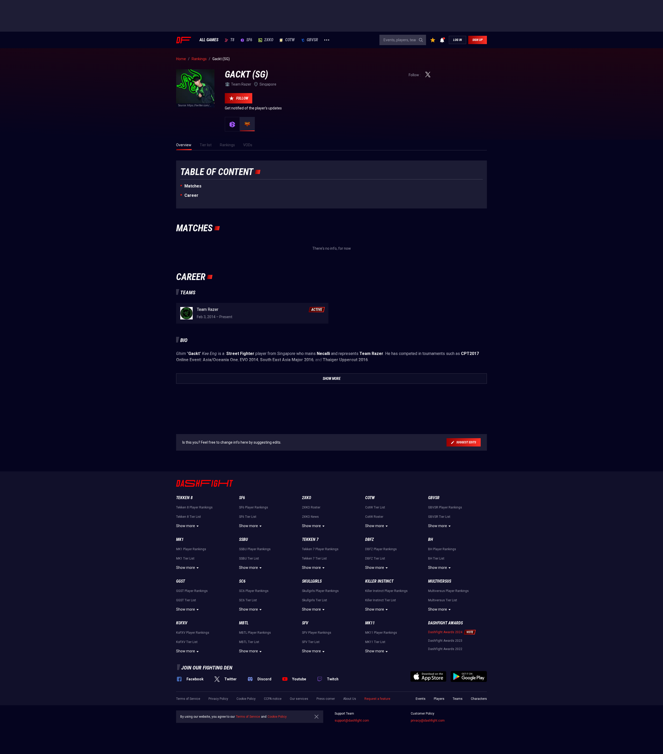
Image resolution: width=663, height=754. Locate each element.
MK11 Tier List (375, 642)
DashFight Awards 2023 (445, 641)
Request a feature (377, 699)
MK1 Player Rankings (191, 549)
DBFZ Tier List (375, 558)
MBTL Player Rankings (255, 632)
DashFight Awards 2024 (445, 632)
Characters (479, 699)
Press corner (325, 699)
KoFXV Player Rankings (192, 632)
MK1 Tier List (185, 558)
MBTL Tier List (249, 642)
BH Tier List (436, 558)
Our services (299, 699)
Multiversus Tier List (442, 600)
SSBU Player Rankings (255, 549)
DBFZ (369, 539)
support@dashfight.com (352, 720)
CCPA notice (273, 699)
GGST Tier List (186, 600)
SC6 (242, 581)
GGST (180, 581)
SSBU (243, 539)
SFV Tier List (311, 642)
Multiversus (439, 581)
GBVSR (312, 40)
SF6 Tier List (247, 517)
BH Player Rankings (442, 549)
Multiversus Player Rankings (448, 591)
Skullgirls (312, 581)
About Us (349, 699)
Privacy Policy (218, 699)
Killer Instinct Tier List (380, 600)
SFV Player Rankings (316, 632)
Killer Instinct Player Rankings (386, 591)
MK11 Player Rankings (381, 632)
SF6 (249, 40)
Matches (192, 186)
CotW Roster (374, 517)
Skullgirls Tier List (314, 600)
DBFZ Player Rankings (381, 549)
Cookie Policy (246, 699)
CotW (290, 40)
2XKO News (310, 517)
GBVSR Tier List (439, 517)
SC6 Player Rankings (254, 591)
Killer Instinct (379, 581)
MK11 (370, 622)
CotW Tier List (375, 507)
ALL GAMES (208, 40)
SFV (305, 622)
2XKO (268, 40)
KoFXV (181, 622)
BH (430, 539)
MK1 (180, 539)
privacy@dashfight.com (428, 720)
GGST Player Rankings (192, 591)
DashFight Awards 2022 (445, 649)
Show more (185, 526)
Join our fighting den (206, 668)
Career (191, 195)
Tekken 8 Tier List (188, 517)
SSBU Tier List (249, 558)
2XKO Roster (311, 507)
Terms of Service (188, 699)
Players (439, 699)
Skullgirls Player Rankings (320, 591)
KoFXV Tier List (187, 642)
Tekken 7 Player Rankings (320, 549)
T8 (232, 40)
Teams (458, 699)
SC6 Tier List (248, 600)
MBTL (243, 622)
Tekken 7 (310, 539)
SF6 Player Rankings (253, 507)
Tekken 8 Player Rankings (194, 507)
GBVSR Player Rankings (445, 507)
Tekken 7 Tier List (314, 558)
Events (421, 699)
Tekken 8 (184, 497)
